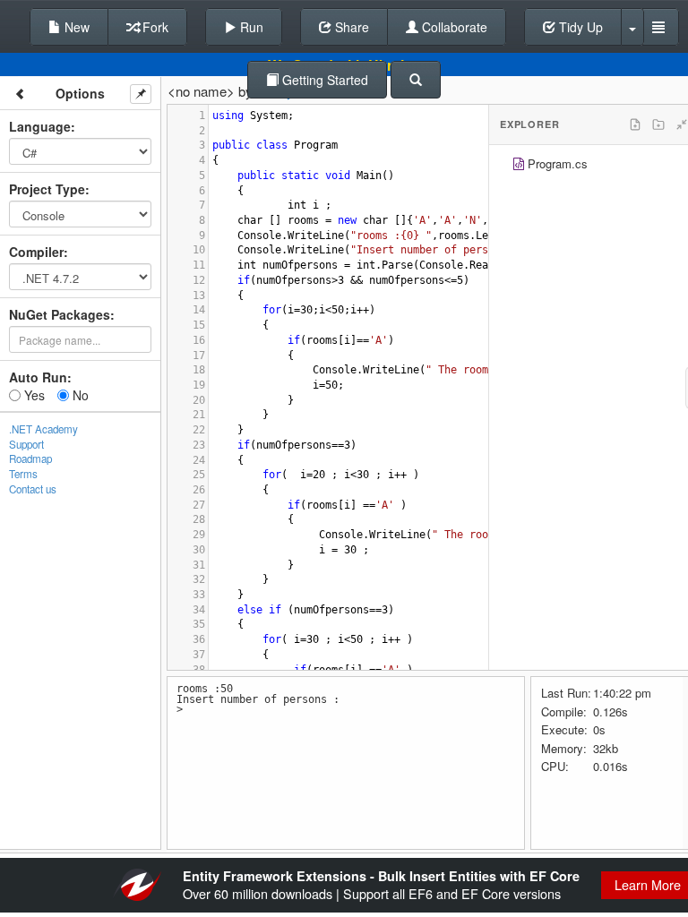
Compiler (36, 252)
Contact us (32, 489)
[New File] (635, 124)
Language (40, 126)
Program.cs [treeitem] (558, 163)
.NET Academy (43, 429)
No (79, 395)
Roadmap (30, 458)
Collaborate (452, 27)
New (75, 27)
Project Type (47, 189)
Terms (23, 474)
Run (249, 27)
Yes (33, 395)
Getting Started (323, 80)
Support (26, 444)
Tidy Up (579, 27)
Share (350, 27)
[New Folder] (658, 124)
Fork (153, 27)
